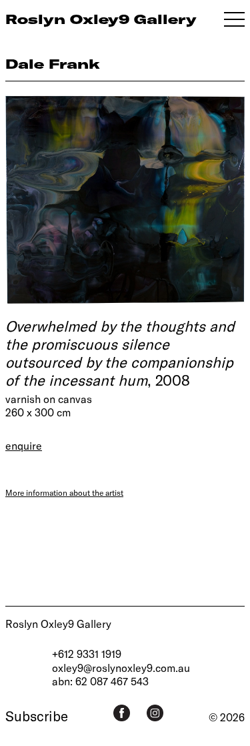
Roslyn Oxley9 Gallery (58, 623)
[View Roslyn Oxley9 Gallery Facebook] (121, 713)
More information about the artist (64, 492)
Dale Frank (52, 63)
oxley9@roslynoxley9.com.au (121, 667)
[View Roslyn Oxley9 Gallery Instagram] (155, 713)
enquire (23, 445)
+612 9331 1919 (86, 653)
